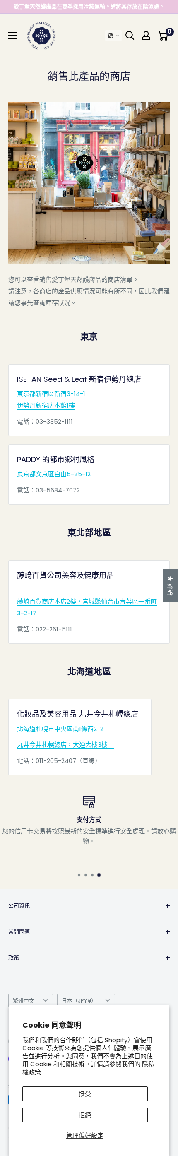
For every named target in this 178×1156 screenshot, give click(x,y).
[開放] (130, 35)
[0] (163, 36)
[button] (113, 35)
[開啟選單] (12, 35)
